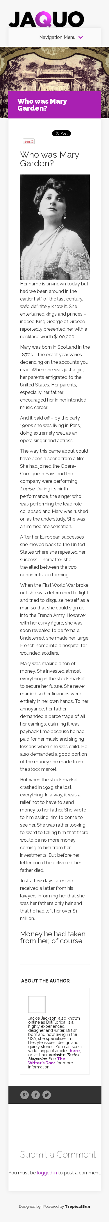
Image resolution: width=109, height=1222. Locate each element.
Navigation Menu (57, 37)
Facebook (35, 1095)
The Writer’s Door (46, 1061)
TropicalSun (77, 1206)
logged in (47, 1173)
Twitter (46, 1095)
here (75, 1050)
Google (24, 1095)
